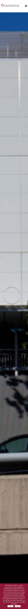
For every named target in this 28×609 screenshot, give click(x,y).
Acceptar (10, 606)
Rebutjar (18, 606)
